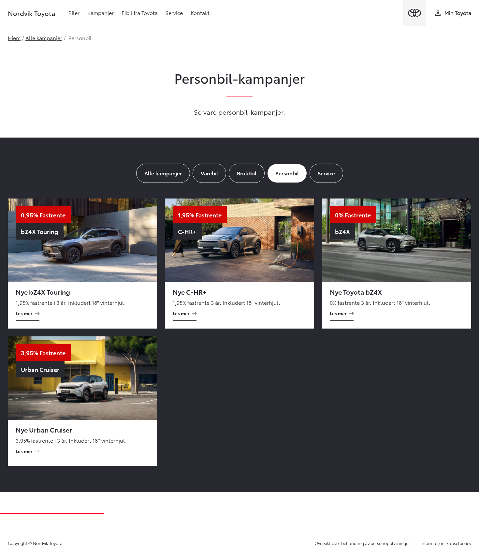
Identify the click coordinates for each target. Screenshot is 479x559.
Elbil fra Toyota (140, 12)
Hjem (14, 37)
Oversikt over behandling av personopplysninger (362, 543)
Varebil (209, 173)
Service (174, 12)
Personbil (287, 173)
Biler (74, 12)
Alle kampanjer (43, 37)
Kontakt (200, 12)
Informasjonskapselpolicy (445, 543)
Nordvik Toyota (31, 13)
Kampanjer (100, 12)
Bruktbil (246, 173)
